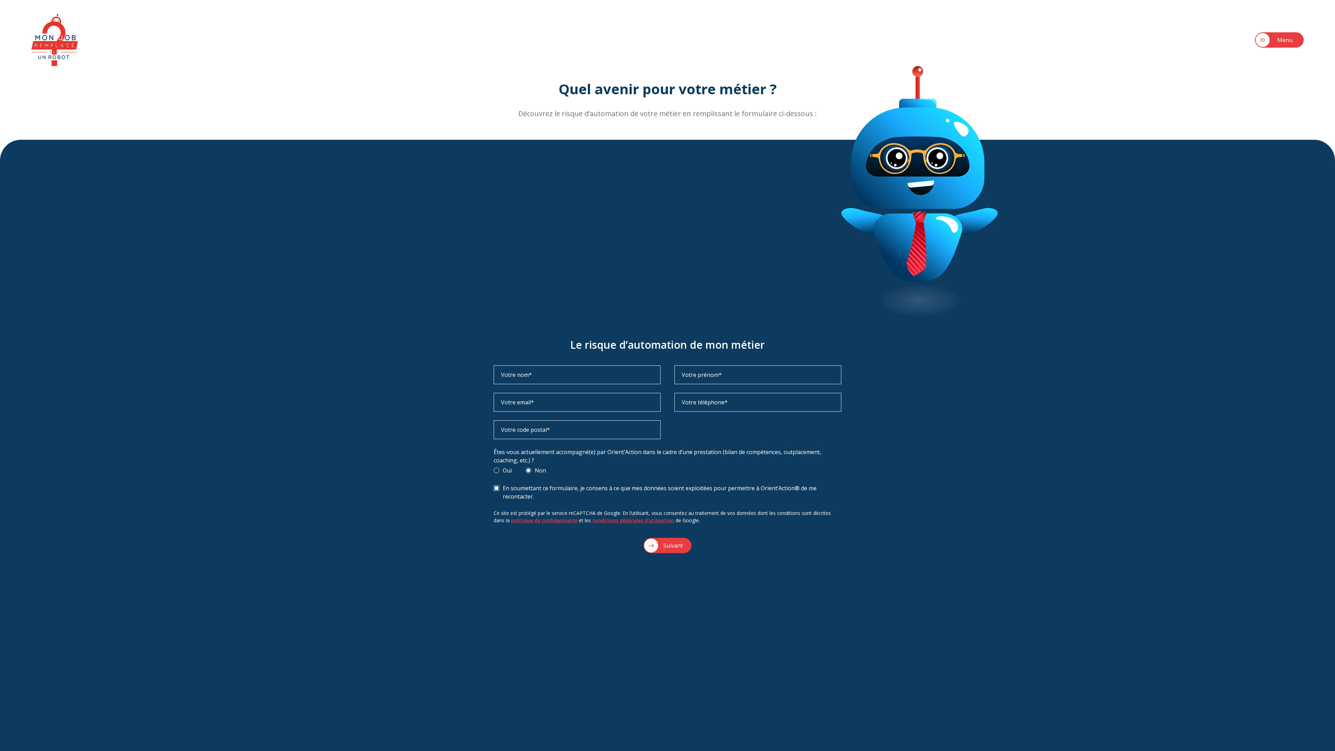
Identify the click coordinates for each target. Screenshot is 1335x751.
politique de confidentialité (544, 520)
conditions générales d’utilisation (633, 520)
